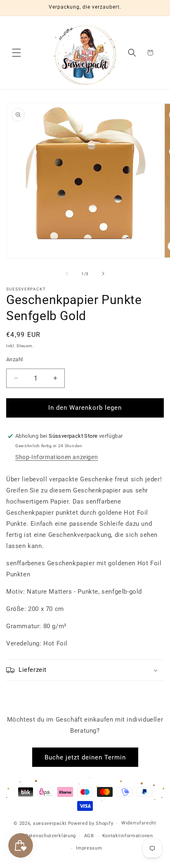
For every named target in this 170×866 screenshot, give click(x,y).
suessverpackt (50, 823)
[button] (16, 53)
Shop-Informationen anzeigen (56, 457)
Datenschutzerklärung (50, 835)
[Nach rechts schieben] (103, 274)
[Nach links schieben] (67, 274)
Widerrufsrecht (138, 823)
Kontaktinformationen (127, 835)
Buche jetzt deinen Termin (85, 757)
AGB (89, 835)
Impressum (89, 848)
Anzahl (14, 359)
